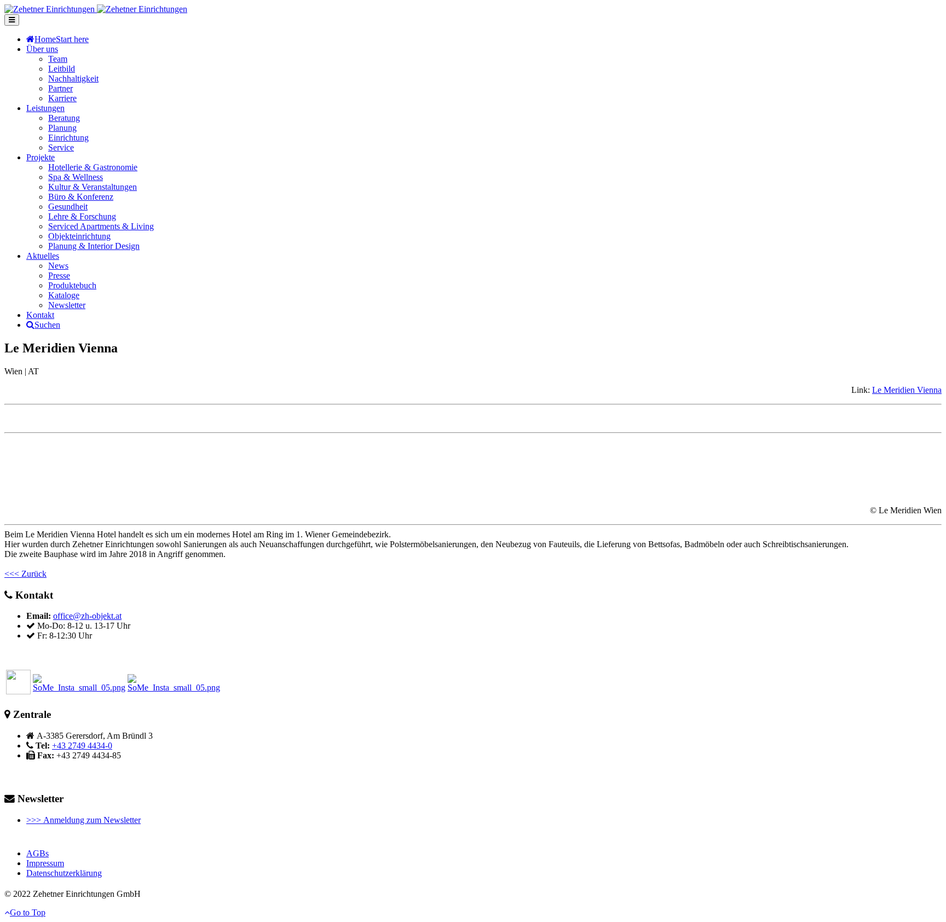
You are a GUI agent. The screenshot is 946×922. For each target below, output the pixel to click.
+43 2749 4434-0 (82, 745)
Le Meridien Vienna (907, 390)
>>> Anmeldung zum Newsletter (83, 820)
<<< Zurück (25, 573)
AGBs (37, 853)
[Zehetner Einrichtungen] (95, 9)
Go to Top (27, 912)
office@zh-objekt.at (87, 616)
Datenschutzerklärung (64, 873)
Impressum (45, 863)
